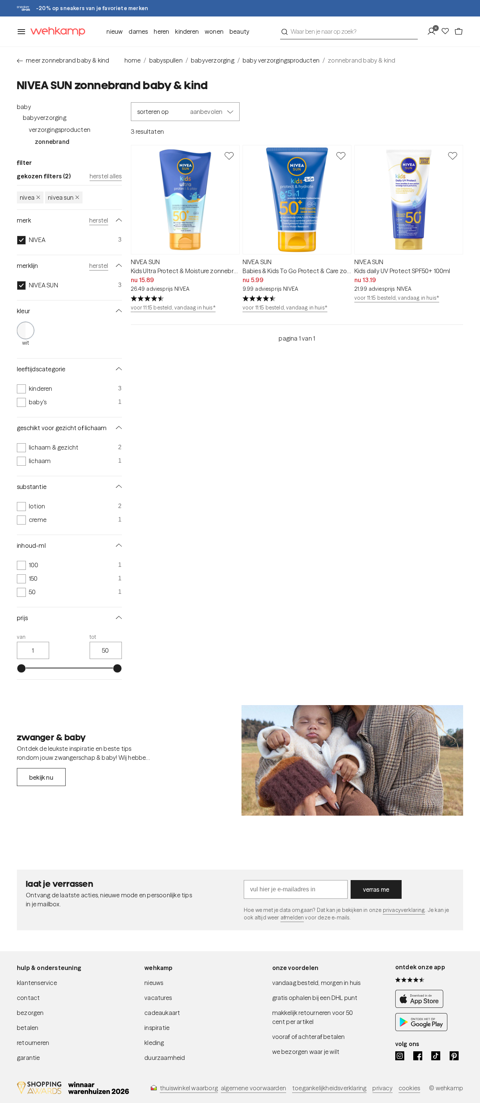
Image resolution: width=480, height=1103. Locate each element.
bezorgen (30, 1012)
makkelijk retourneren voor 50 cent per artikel (312, 1017)
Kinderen (187, 31)
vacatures (158, 997)
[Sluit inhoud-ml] (117, 545)
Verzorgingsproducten (59, 129)
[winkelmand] (458, 31)
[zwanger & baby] (352, 760)
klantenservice (37, 982)
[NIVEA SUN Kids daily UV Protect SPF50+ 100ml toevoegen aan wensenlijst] (452, 155)
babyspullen (166, 60)
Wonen (214, 31)
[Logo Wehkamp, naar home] (55, 31)
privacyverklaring (404, 910)
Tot (93, 637)
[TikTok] (435, 1055)
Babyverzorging (44, 117)
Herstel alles (106, 176)
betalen (27, 1027)
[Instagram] (399, 1055)
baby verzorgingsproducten (281, 60)
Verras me (376, 889)
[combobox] (349, 31)
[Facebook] (417, 1055)
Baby (24, 107)
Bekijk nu (41, 777)
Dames (138, 31)
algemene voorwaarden (253, 1088)
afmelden (292, 917)
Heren (161, 31)
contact (28, 997)
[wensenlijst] (447, 31)
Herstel (98, 220)
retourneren (33, 1042)
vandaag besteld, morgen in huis (316, 982)
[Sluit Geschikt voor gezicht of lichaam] (117, 427)
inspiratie (157, 1027)
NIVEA (27, 197)
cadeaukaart (162, 1012)
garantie (28, 1057)
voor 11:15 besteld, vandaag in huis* (173, 307)
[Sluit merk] (117, 220)
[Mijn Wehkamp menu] (434, 31)
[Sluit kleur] (117, 310)
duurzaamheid (164, 1057)
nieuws (153, 982)
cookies (409, 1088)
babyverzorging (212, 60)
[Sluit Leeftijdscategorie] (117, 369)
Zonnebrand (52, 141)
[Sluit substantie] (117, 486)
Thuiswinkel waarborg (189, 1088)
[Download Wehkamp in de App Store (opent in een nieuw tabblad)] (421, 1005)
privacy (382, 1088)
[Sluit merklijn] (117, 265)
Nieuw (114, 31)
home (132, 60)
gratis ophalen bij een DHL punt (315, 997)
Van (21, 637)
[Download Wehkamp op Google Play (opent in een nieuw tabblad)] (421, 1029)
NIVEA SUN (61, 197)
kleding (154, 1042)
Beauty (239, 31)
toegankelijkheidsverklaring (329, 1088)
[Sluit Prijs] (117, 617)
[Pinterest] (454, 1055)
